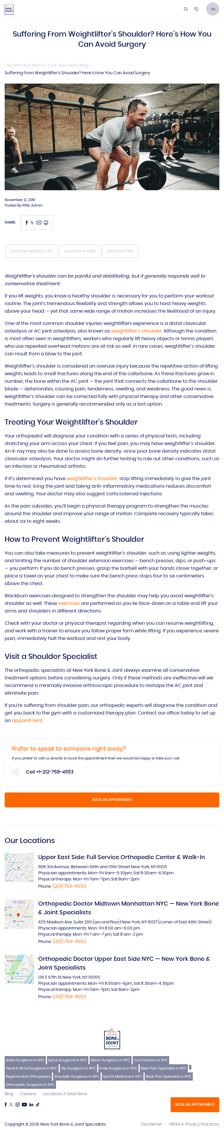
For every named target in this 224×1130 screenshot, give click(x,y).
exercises (69, 603)
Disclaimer (151, 1124)
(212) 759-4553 (69, 886)
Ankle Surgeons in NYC (25, 1060)
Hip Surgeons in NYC (78, 1068)
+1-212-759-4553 (55, 772)
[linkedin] (31, 1105)
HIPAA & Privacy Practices (194, 1124)
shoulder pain (120, 251)
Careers (28, 1094)
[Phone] (196, 9)
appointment (27, 720)
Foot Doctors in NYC (151, 1060)
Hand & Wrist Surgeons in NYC (31, 1068)
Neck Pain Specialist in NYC (164, 1068)
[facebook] (6, 1105)
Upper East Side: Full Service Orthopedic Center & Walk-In (121, 857)
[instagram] (17, 1105)
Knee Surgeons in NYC (118, 1068)
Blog (9, 1094)
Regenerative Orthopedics (28, 1076)
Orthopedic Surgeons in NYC (30, 1084)
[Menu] (212, 8)
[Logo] (9, 9)
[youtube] (24, 1104)
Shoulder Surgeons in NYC (76, 1076)
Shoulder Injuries (80, 251)
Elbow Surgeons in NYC (110, 1060)
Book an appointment (112, 800)
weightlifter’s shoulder (136, 331)
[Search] (186, 9)
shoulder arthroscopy (31, 251)
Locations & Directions (65, 1094)
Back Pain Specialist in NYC (169, 1076)
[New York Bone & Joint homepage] (112, 1039)
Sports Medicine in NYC (122, 1076)
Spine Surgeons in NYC (67, 1060)
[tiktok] (38, 1105)
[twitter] (11, 1104)
